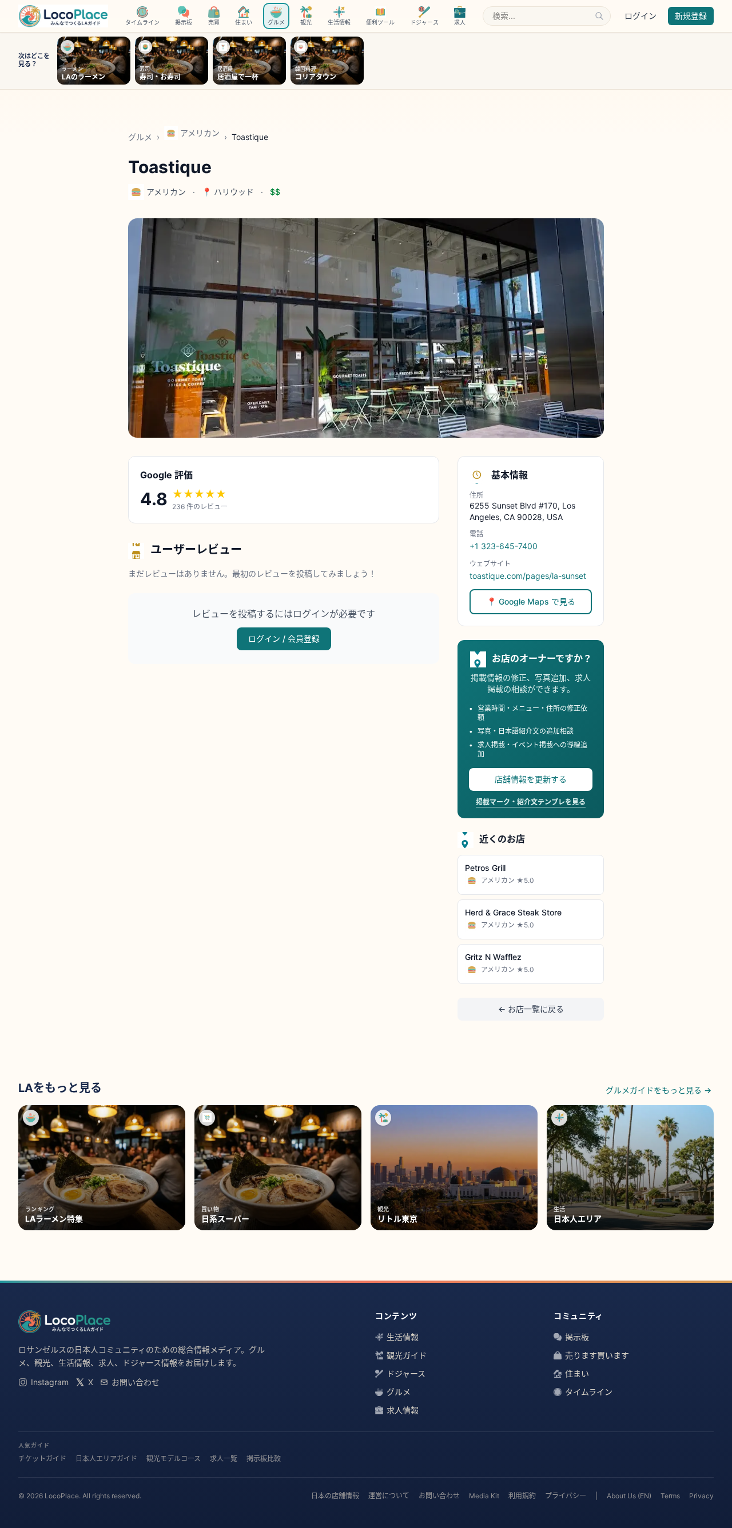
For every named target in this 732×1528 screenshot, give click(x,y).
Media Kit (484, 1495)
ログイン (640, 16)
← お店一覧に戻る (531, 1009)
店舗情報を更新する (531, 779)
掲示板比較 (263, 1458)
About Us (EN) (629, 1495)
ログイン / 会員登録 (284, 638)
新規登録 (691, 16)
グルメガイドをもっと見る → (658, 1090)
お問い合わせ (136, 1382)
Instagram (50, 1382)
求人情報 (403, 1410)
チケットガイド (42, 1458)
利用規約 (522, 1495)
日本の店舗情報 (335, 1495)
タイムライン (588, 1392)
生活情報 (403, 1337)
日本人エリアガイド (106, 1458)
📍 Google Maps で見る (531, 601)
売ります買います (597, 1355)
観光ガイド (407, 1355)
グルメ (140, 137)
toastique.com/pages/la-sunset (528, 576)
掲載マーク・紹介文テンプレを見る (531, 802)
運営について (388, 1495)
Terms (670, 1495)
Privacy (701, 1495)
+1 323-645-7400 (504, 546)
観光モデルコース (173, 1458)
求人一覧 (223, 1458)
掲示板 (577, 1337)
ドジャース (406, 1373)
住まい (577, 1373)
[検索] (599, 16)
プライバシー (565, 1495)
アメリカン (200, 133)
